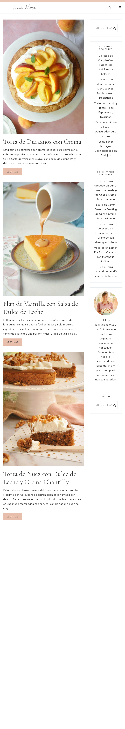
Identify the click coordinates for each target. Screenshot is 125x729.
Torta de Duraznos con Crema (42, 141)
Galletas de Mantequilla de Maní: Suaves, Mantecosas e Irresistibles (106, 88)
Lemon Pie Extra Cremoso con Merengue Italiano (106, 238)
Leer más (13, 172)
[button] (120, 7)
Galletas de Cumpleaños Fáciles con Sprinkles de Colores (105, 65)
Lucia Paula (24, 7)
